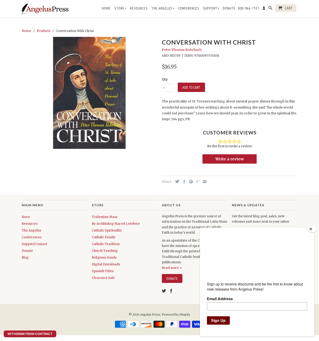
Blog (25, 258)
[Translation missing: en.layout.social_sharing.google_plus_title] (197, 181)
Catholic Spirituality (107, 230)
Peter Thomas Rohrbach (182, 50)
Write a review (229, 159)
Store (120, 8)
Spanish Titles (103, 271)
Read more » (172, 268)
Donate (229, 8)
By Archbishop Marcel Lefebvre (116, 224)
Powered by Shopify (176, 314)
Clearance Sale (103, 278)
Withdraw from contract (30, 334)
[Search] (271, 9)
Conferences (188, 8)
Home (106, 8)
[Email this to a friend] (203, 181)
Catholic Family (104, 237)
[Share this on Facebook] (183, 181)
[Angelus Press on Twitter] (164, 291)
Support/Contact (34, 244)
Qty (165, 79)
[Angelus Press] (45, 9)
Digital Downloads (106, 264)
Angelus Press (150, 314)
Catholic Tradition (106, 244)
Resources (139, 8)
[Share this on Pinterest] (190, 181)
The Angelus (163, 8)
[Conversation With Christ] (89, 93)
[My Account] (264, 9)
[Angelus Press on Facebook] (171, 291)
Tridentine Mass (104, 217)
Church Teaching (105, 251)
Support (211, 8)
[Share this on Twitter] (176, 181)
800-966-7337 (248, 8)
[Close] (312, 228)
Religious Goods (104, 258)
